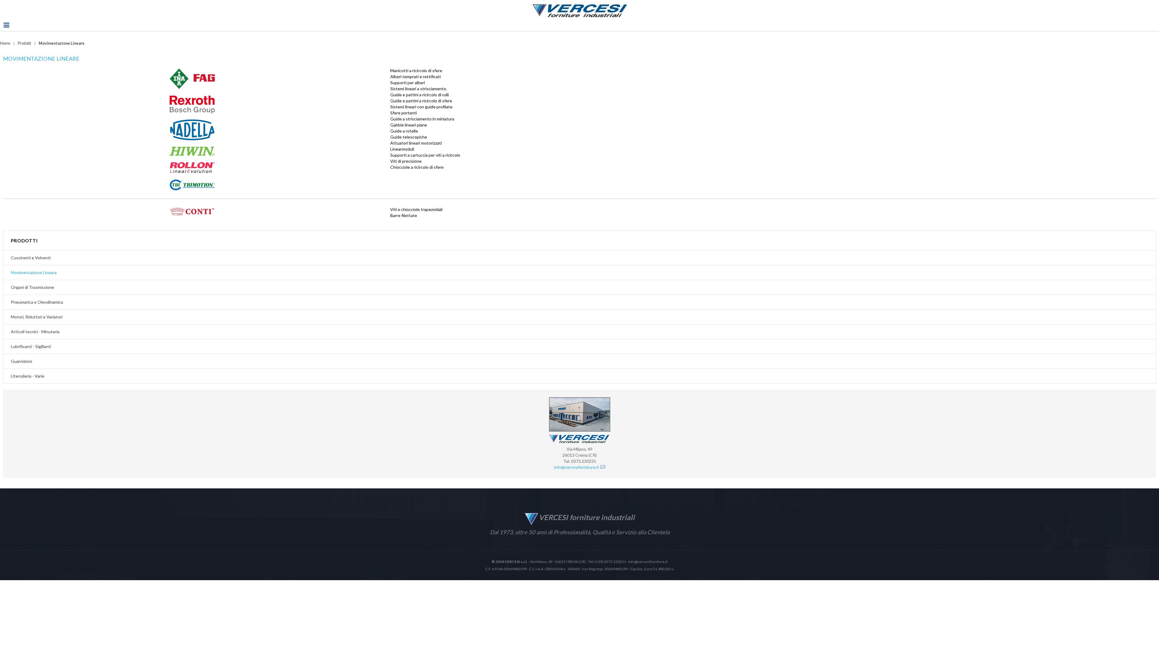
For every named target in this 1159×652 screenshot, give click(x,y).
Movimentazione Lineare (41, 66)
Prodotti (24, 51)
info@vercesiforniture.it (576, 475)
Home (5, 51)
